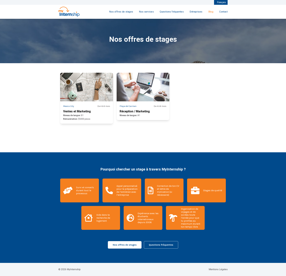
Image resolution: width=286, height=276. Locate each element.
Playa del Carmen (128, 106)
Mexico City (68, 106)
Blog (210, 11)
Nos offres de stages (121, 11)
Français (221, 2)
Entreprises (196, 11)
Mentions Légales (218, 269)
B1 (73, 115)
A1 (130, 115)
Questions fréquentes (172, 11)
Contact (223, 11)
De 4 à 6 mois (103, 106)
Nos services (146, 11)
